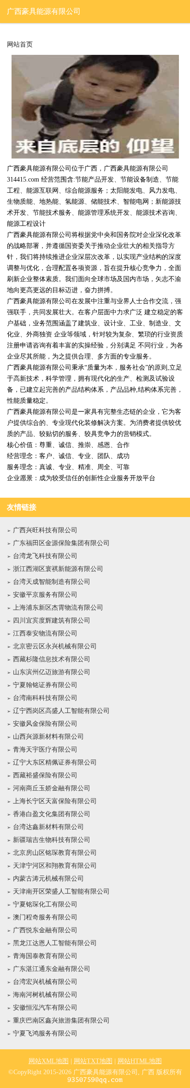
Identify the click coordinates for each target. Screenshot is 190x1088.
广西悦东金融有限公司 (45, 930)
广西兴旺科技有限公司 (45, 530)
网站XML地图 (49, 1061)
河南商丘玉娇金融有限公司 (51, 788)
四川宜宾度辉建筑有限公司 (51, 620)
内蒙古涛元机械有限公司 (48, 878)
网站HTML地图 (140, 1061)
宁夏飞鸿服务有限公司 (45, 1033)
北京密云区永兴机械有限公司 (55, 646)
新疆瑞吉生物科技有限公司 (51, 839)
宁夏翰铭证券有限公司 (45, 685)
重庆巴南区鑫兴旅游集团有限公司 (61, 1020)
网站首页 (20, 44)
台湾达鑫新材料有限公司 (48, 826)
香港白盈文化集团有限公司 (51, 814)
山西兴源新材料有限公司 (48, 736)
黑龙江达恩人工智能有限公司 (55, 943)
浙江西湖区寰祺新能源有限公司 (58, 568)
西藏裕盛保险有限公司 (45, 775)
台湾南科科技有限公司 (45, 697)
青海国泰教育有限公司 (45, 956)
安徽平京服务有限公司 (45, 594)
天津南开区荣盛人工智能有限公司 (61, 891)
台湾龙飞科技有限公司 (45, 556)
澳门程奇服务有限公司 (45, 917)
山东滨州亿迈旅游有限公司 (51, 672)
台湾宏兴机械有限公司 (45, 981)
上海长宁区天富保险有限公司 (55, 801)
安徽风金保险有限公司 (45, 723)
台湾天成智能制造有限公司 (51, 581)
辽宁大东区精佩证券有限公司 (55, 762)
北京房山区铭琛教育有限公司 (55, 852)
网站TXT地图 (93, 1061)
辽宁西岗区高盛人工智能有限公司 (61, 710)
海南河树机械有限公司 (45, 994)
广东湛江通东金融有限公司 (51, 968)
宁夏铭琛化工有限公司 (45, 904)
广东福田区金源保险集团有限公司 (61, 543)
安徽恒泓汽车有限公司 (45, 1007)
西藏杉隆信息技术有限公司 (51, 659)
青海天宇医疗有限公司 (45, 749)
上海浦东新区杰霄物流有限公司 (58, 607)
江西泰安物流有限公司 (45, 633)
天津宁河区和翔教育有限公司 (55, 865)
